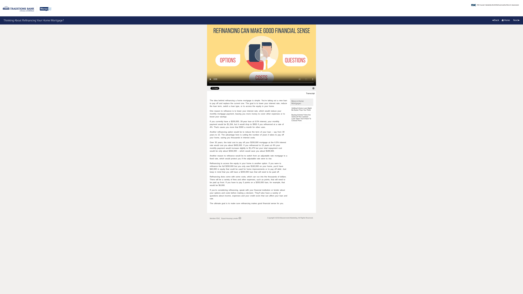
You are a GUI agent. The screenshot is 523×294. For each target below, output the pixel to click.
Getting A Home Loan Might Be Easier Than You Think (301, 109)
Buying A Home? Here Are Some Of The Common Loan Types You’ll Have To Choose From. (301, 118)
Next (515, 20)
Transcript (310, 93)
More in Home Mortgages (297, 102)
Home (507, 20)
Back (496, 20)
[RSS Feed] (313, 88)
